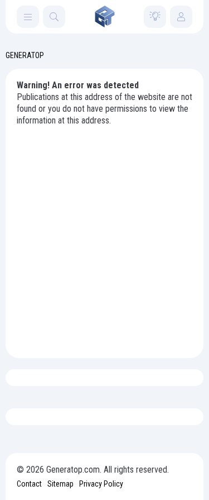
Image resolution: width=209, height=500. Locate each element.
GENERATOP (25, 55)
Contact (29, 483)
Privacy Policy (101, 483)
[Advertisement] (104, 236)
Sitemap (60, 483)
